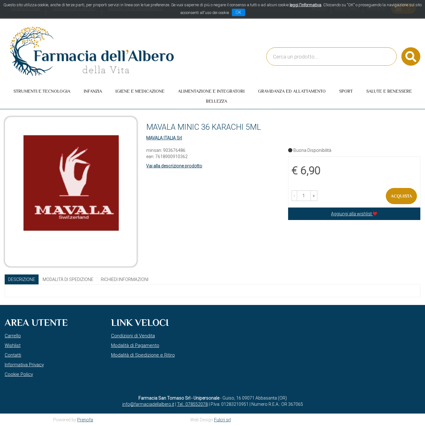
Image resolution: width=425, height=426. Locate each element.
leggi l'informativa (305, 4)
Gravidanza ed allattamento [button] (292, 91)
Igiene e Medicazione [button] (140, 91)
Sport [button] (346, 91)
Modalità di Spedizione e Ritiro (143, 355)
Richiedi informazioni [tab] (124, 279)
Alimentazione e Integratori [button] (211, 91)
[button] (294, 195)
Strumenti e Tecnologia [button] (41, 91)
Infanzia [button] (93, 91)
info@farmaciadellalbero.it (148, 404)
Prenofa (85, 419)
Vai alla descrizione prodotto (174, 165)
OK (238, 12)
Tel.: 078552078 (192, 404)
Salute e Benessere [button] (389, 91)
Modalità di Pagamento (135, 345)
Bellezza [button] (216, 101)
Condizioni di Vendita (133, 336)
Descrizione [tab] (21, 279)
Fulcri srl (222, 419)
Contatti (13, 355)
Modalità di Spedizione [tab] (68, 279)
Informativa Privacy (24, 364)
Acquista (401, 196)
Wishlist (13, 345)
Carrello (13, 336)
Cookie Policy (19, 374)
